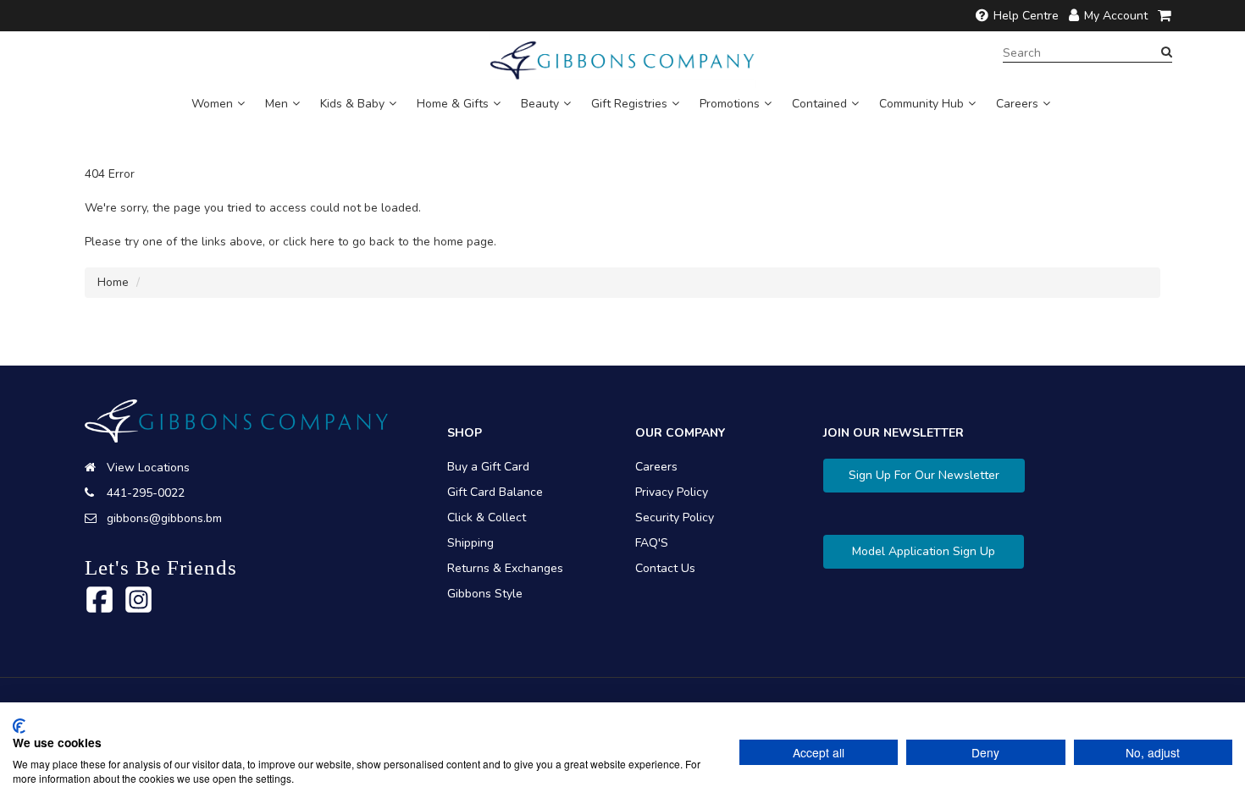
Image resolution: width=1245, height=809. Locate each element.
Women (212, 104)
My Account (1116, 16)
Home (113, 282)
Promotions (730, 104)
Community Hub (921, 104)
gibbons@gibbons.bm (164, 518)
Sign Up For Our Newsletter (924, 475)
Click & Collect (486, 517)
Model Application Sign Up (924, 551)
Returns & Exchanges (505, 568)
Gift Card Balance (495, 492)
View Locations (148, 468)
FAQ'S (651, 543)
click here (309, 242)
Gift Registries (629, 104)
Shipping (470, 543)
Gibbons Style (485, 594)
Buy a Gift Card (488, 467)
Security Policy (674, 517)
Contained (819, 104)
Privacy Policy (671, 492)
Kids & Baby (352, 104)
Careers (1017, 104)
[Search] (1166, 52)
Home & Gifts (453, 104)
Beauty (540, 104)
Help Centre (1026, 16)
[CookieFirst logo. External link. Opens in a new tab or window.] (19, 726)
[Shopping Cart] (1165, 16)
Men (276, 104)
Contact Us (665, 568)
